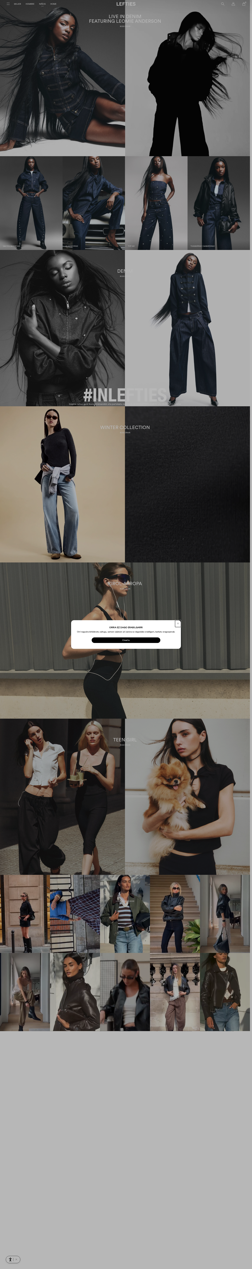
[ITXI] (178, 623)
